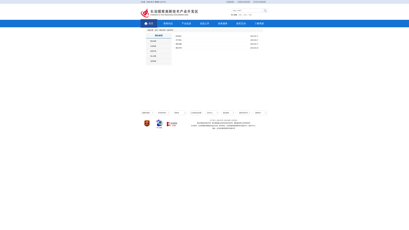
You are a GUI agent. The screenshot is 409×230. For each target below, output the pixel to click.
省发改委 (226, 113)
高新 (240, 15)
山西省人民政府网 (244, 2)
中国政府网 (230, 2)
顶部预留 (153, 61)
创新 (245, 15)
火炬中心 (210, 113)
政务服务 (223, 23)
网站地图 (153, 41)
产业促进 (186, 23)
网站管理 (162, 30)
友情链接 (153, 46)
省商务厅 (258, 113)
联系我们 (179, 36)
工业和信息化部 (196, 113)
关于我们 (179, 40)
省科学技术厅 (243, 113)
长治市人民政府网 (260, 2)
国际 (250, 15)
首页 (150, 23)
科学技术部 (162, 113)
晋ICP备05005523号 (204, 123)
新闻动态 (168, 23)
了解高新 (259, 23)
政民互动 (241, 23)
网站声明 (179, 48)
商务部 (176, 113)
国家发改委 (146, 113)
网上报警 (153, 56)
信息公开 (204, 23)
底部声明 (170, 30)
